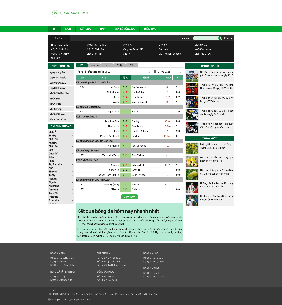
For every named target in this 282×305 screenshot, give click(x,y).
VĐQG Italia (55, 103)
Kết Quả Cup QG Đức (153, 261)
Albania (53, 178)
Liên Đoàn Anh (94, 53)
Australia (53, 196)
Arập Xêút (54, 193)
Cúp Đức (55, 58)
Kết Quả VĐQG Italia (107, 280)
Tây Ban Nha (55, 164)
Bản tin (229, 38)
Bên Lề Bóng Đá (125, 28)
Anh (51, 168)
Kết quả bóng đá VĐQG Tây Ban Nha (94, 141)
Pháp (51, 160)
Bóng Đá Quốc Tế (209, 66)
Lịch (107, 65)
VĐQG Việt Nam (203, 49)
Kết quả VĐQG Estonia (87, 150)
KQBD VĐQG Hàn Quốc (87, 160)
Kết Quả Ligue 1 (151, 273)
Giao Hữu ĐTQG (203, 53)
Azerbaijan (54, 200)
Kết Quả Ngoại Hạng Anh (62, 258)
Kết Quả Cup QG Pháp (154, 276)
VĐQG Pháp (201, 45)
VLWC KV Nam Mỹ (60, 53)
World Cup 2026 (58, 119)
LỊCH (68, 28)
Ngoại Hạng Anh (59, 45)
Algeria (52, 182)
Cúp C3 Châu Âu (58, 88)
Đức (51, 150)
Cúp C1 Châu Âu (59, 49)
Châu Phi (53, 139)
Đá (87, 294)
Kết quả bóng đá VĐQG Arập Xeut (93, 179)
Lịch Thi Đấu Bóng (76, 294)
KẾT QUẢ (85, 28)
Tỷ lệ (119, 65)
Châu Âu (53, 146)
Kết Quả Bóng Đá (98, 294)
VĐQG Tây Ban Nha (97, 45)
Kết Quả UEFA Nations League (112, 265)
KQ (81, 65)
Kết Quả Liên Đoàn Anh (62, 265)
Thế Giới (53, 171)
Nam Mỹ (53, 142)
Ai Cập (52, 175)
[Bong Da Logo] (71, 12)
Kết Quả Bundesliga (153, 258)
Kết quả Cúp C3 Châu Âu (88, 107)
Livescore (94, 65)
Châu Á (52, 132)
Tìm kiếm (186, 38)
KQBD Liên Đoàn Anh (86, 116)
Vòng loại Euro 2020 (133, 49)
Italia (51, 157)
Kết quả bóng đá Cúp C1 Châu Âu (93, 82)
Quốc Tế (53, 153)
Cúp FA (126, 53)
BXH (102, 28)
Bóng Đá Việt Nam (80, 299)
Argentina (54, 186)
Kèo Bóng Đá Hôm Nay (146, 294)
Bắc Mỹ (52, 135)
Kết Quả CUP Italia (106, 276)
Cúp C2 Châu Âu (95, 49)
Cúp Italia (163, 49)
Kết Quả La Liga (58, 276)
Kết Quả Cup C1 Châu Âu (109, 258)
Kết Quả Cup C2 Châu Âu (109, 261)
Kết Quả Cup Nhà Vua (61, 280)
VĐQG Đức (128, 45)
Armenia (53, 189)
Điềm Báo (150, 28)
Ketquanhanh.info (86, 229)
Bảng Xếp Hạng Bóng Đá (121, 294)
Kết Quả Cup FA (58, 261)
